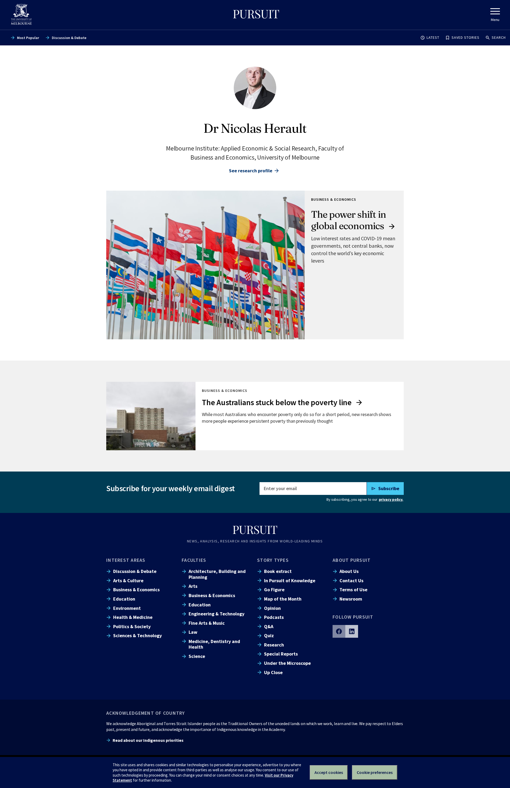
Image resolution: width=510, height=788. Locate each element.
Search (499, 37)
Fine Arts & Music (207, 623)
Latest (433, 37)
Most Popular (28, 37)
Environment (127, 608)
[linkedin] (351, 631)
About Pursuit (352, 560)
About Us (349, 571)
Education (124, 599)
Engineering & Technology (216, 614)
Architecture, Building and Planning (217, 574)
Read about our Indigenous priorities (148, 740)
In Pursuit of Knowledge (289, 580)
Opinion (272, 608)
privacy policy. (391, 499)
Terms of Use (353, 589)
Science (197, 656)
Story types (273, 560)
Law (193, 632)
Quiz (269, 635)
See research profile (250, 171)
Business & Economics (136, 589)
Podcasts (274, 617)
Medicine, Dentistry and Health (214, 644)
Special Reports (281, 654)
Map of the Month (282, 599)
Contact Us (351, 580)
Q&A (268, 626)
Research (274, 645)
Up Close (273, 672)
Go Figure (274, 589)
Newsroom (350, 599)
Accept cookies (328, 772)
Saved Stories (465, 37)
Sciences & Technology (137, 635)
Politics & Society (132, 626)
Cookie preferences (375, 772)
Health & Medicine (132, 617)
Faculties (194, 560)
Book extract (278, 571)
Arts (193, 586)
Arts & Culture (128, 580)
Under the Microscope (287, 663)
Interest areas (126, 560)
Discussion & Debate (69, 37)
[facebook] (339, 631)
